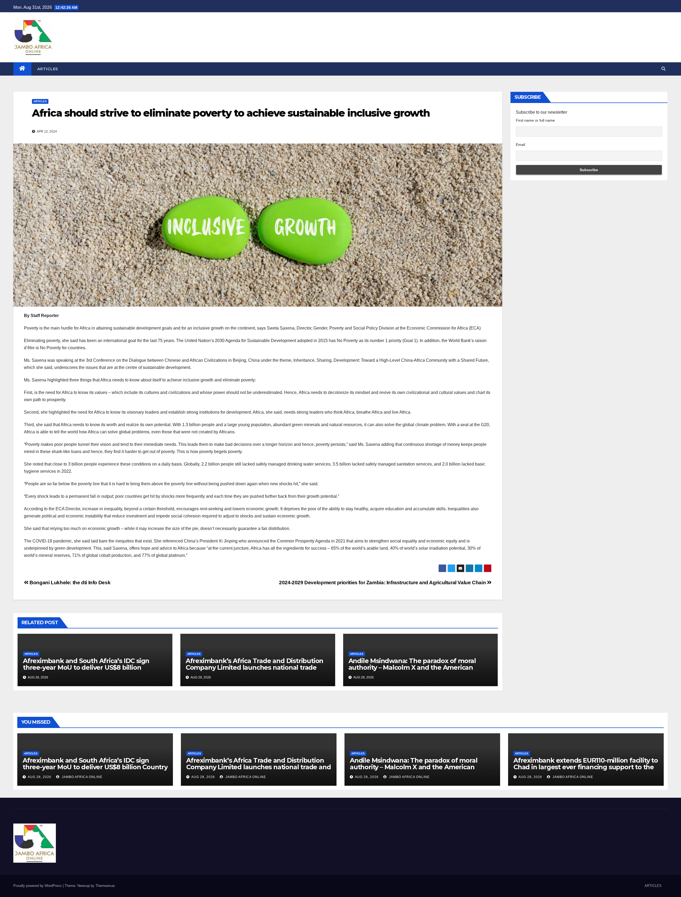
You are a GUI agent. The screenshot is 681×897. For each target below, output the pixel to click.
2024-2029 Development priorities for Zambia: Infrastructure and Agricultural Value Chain (383, 582)
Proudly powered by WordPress (38, 886)
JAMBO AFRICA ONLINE (81, 777)
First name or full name (535, 120)
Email (520, 144)
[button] (663, 69)
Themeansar (104, 886)
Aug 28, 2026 (39, 777)
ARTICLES (47, 69)
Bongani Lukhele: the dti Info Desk (69, 582)
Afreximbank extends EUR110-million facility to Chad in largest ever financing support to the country (585, 766)
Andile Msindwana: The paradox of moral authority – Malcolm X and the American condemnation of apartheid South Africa (412, 667)
